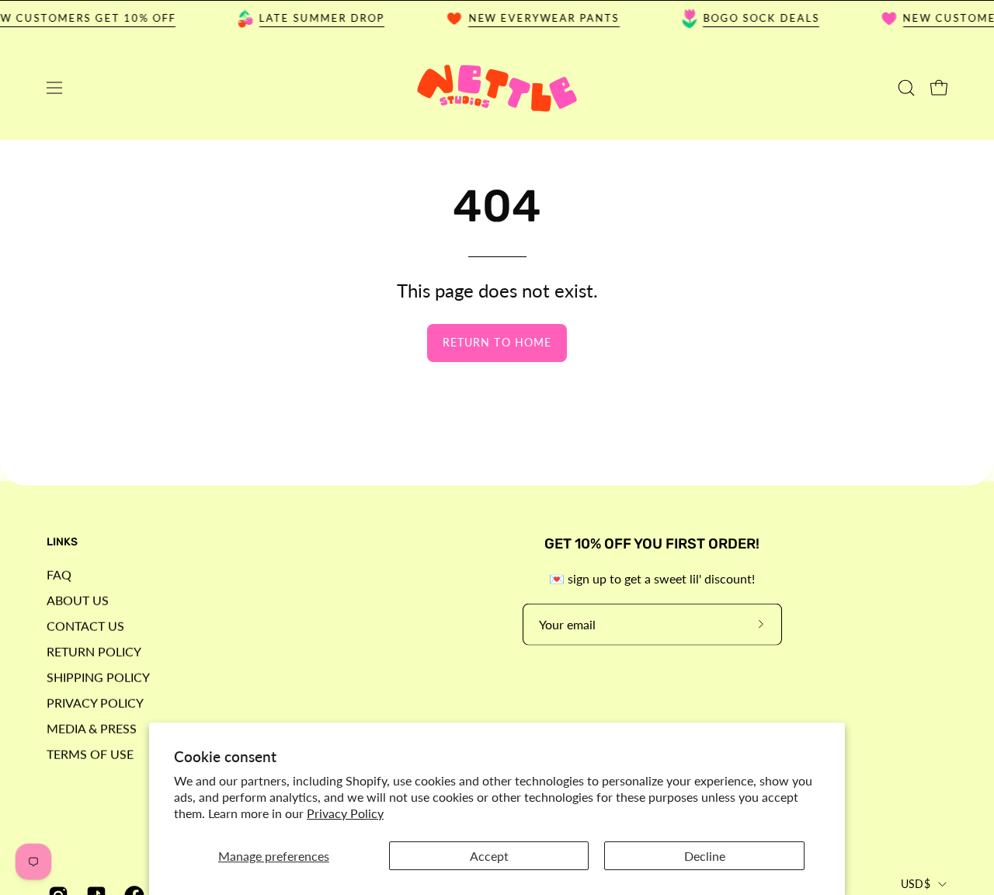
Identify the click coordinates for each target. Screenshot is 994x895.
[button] (906, 87)
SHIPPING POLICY (98, 676)
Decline (704, 855)
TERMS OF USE (90, 753)
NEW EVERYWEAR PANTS (537, 18)
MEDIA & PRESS (92, 727)
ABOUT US (78, 599)
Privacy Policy (345, 813)
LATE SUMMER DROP (315, 18)
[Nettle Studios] (497, 88)
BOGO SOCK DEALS (754, 18)
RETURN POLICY (94, 650)
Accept (489, 855)
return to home (497, 342)
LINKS (62, 541)
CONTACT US (85, 625)
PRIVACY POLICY (95, 702)
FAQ (59, 573)
